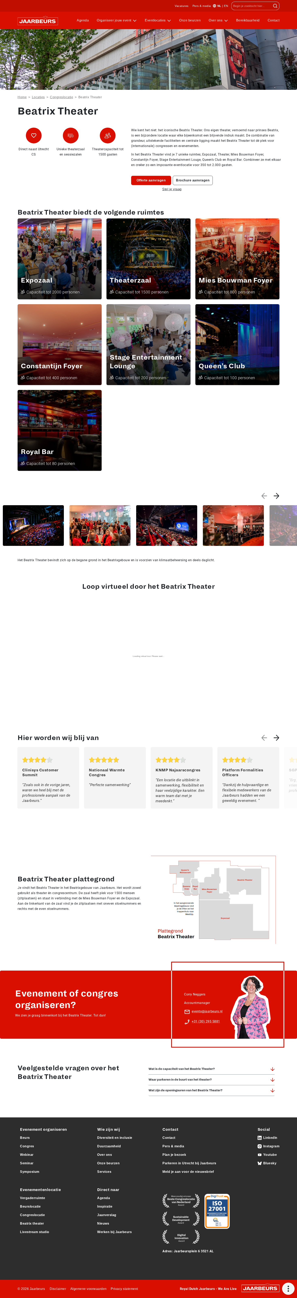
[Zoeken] (275, 6)
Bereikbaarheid (248, 20)
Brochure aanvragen (193, 180)
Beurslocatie (30, 1206)
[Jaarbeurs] (260, 1288)
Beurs (25, 1137)
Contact (274, 20)
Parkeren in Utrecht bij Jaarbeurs (189, 1163)
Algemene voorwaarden (88, 1289)
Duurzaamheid (109, 1146)
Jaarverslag (106, 1215)
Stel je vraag (172, 189)
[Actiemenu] (288, 1289)
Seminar (27, 1163)
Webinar (27, 1154)
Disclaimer (58, 1289)
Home (22, 97)
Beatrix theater (32, 1223)
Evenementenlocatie (40, 1190)
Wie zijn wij (108, 1130)
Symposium (29, 1171)
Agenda (83, 20)
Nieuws (103, 1223)
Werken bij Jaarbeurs (114, 1232)
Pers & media (202, 5)
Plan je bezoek (174, 1154)
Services (104, 1171)
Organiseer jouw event (114, 20)
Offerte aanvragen (151, 180)
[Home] (38, 20)
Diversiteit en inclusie (114, 1137)
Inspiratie (104, 1206)
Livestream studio (34, 1232)
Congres (27, 1146)
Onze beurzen (190, 20)
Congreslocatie (61, 97)
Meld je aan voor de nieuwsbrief (188, 1171)
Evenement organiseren (43, 1130)
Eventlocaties (155, 20)
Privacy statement (124, 1289)
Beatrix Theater (90, 97)
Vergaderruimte (32, 1198)
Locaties (38, 97)
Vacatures (182, 5)
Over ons (216, 20)
